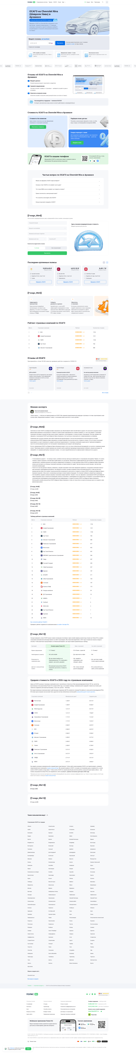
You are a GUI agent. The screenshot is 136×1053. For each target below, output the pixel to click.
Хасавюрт (71, 953)
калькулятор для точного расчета (86, 692)
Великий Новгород (73, 839)
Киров (29, 868)
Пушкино (92, 920)
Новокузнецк (31, 901)
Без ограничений (56, 248)
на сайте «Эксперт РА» (63, 624)
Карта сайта (29, 1014)
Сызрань (92, 940)
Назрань (71, 891)
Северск (71, 933)
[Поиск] (102, 2)
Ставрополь (93, 937)
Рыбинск (51, 927)
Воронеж (92, 845)
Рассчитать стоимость (38, 127)
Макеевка (92, 881)
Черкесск (92, 956)
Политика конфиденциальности (68, 1006)
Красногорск (31, 875)
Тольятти (30, 947)
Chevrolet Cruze (31, 975)
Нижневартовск (31, 898)
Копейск (50, 871)
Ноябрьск (71, 907)
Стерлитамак (52, 940)
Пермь (50, 917)
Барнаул (50, 832)
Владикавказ (52, 842)
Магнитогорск (52, 881)
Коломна (92, 868)
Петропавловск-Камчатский (97, 917)
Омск (70, 911)
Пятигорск (30, 924)
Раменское (51, 924)
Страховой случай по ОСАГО (63, 372)
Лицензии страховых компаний (68, 1014)
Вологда (71, 845)
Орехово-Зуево (52, 914)
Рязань (71, 927)
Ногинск (30, 907)
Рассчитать (60, 43)
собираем (12, 1048)
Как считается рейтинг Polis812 (38, 622)
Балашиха (30, 832)
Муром (92, 888)
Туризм (50, 2)
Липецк (71, 878)
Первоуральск (31, 917)
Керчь (91, 865)
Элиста (29, 963)
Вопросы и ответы (31, 1011)
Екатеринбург (31, 855)
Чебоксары (30, 956)
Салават (92, 927)
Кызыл (50, 878)
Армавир (92, 826)
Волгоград (92, 842)
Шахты (50, 960)
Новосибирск (93, 901)
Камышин (30, 865)
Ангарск (71, 826)
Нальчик (92, 891)
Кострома (92, 871)
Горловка (30, 849)
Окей (28, 1048)
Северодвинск (52, 933)
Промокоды (46, 1006)
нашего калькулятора (50, 775)
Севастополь (31, 933)
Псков (70, 920)
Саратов (92, 930)
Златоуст (92, 855)
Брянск (50, 839)
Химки (91, 953)
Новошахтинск (72, 904)
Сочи (70, 937)
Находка (30, 894)
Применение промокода (49, 1014)
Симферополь (31, 937)
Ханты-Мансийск (53, 953)
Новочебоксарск (31, 904)
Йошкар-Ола (93, 858)
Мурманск (71, 888)
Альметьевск (52, 826)
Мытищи (30, 891)
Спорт (59, 2)
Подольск (30, 920)
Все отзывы (105, 392)
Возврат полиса (47, 1011)
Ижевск (50, 858)
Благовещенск (93, 836)
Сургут (71, 940)
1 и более (36, 248)
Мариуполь (30, 885)
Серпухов (92, 933)
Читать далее (32, 381)
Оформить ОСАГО (40, 282)
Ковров (71, 868)
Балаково (92, 829)
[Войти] (107, 2)
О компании (29, 1004)
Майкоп (71, 881)
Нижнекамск (52, 898)
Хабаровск (30, 953)
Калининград (52, 862)
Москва (29, 888)
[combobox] (46, 39)
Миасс (70, 885)
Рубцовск (30, 927)
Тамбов (71, 943)
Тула (70, 947)
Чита (29, 960)
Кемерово (71, 865)
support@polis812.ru (93, 1011)
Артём (29, 829)
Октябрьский (52, 911)
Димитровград (31, 852)
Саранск (71, 930)
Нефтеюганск (93, 894)
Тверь (91, 943)
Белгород (92, 832)
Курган (92, 875)
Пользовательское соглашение (68, 1009)
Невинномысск (52, 894)
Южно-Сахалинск (73, 963)
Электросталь (93, 960)
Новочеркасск (52, 904)
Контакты (29, 1006)
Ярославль (30, 966)
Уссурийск (71, 950)
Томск (50, 947)
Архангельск (51, 829)
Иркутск (71, 858)
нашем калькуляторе (52, 768)
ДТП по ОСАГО (32, 372)
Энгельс (50, 963)
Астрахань (71, 829)
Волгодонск (30, 845)
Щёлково (71, 960)
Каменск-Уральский (95, 862)
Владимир (71, 842)
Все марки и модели (33, 979)
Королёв (71, 871)
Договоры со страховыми (67, 1011)
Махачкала (51, 885)
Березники (51, 836)
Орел (91, 911)
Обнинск (92, 907)
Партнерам (97, 2)
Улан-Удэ (30, 950)
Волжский (51, 845)
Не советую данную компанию (91, 372)
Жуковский (72, 855)
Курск (29, 878)
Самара (29, 930)
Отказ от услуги (64, 1004)
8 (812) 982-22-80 (92, 1006)
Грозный (51, 849)
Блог (92, 2)
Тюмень (92, 947)
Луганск (92, 878)
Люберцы (30, 881)
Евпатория (92, 852)
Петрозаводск (72, 917)
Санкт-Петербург (52, 930)
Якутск (92, 963)
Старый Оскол (31, 940)
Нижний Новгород (73, 898)
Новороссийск (72, 901)
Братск (29, 839)
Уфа (91, 950)
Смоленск (51, 937)
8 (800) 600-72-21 (92, 1004)
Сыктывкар (30, 943)
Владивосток (31, 842)
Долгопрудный (52, 852)
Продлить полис (77, 142)
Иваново (30, 858)
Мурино (50, 888)
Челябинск (51, 956)
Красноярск (72, 875)
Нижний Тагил (93, 898)
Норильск (51, 907)
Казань (29, 862)
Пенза (91, 914)
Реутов (71, 924)
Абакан (29, 826)
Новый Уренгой (93, 904)
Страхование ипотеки (42, 2)
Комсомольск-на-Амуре (33, 871)
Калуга (71, 862)
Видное (92, 839)
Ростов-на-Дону (94, 924)
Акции (88, 2)
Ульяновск (51, 950)
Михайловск (93, 885)
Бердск (29, 836)
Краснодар (51, 875)
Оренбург (30, 914)
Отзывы (45, 1004)
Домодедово (72, 852)
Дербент (71, 849)
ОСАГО (55, 2)
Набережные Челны (53, 891)
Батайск (71, 832)
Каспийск (51, 865)
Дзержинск (93, 849)
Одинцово (30, 911)
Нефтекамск (72, 894)
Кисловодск (51, 868)
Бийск (70, 836)
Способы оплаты (47, 1009)
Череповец (71, 956)
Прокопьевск (52, 920)
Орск (70, 914)
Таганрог (51, 943)
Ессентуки (51, 855)
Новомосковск (52, 901)
